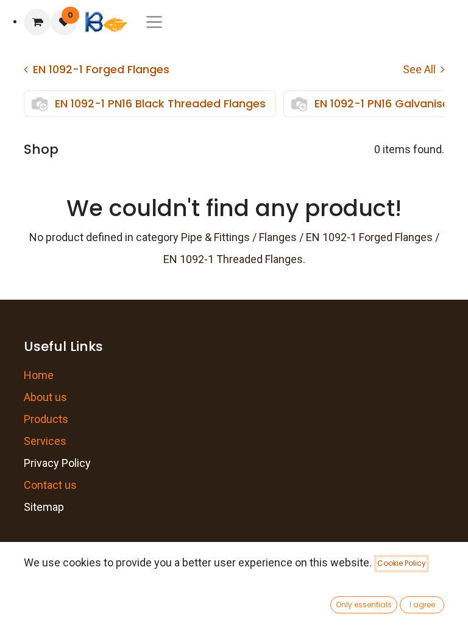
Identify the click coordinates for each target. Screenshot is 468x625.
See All (420, 69)
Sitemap (44, 506)
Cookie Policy (401, 563)
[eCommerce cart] (37, 22)
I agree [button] (422, 604)
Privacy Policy (57, 463)
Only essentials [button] (364, 604)
